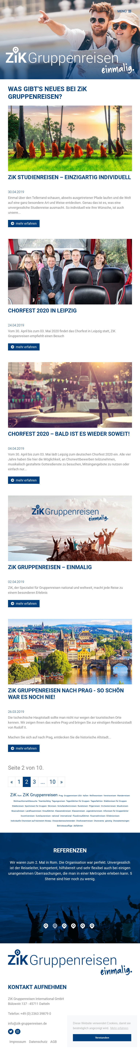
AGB (53, 1042)
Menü (122, 11)
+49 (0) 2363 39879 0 (35, 1013)
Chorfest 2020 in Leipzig (42, 310)
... (42, 782)
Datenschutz (38, 1042)
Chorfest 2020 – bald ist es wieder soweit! (69, 434)
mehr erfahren (26, 223)
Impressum (17, 1042)
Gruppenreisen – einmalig (50, 567)
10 (52, 782)
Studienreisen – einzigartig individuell (69, 177)
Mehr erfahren (119, 1028)
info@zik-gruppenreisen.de (27, 1023)
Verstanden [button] (102, 1037)
